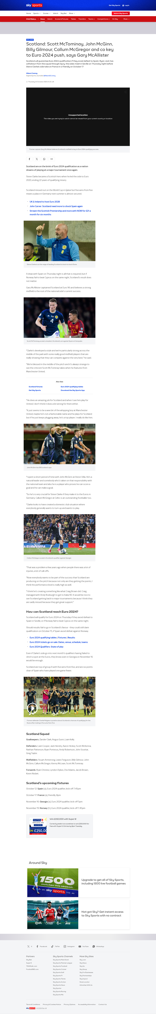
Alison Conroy (31, 73)
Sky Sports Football (60, 966)
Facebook (43, 946)
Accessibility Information (87, 1004)
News (42, 19)
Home (28, 13)
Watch (55, 13)
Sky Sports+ (57, 988)
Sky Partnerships (86, 975)
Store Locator (84, 982)
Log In (127, 5)
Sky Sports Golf (58, 972)
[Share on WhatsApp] (44, 159)
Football (31, 19)
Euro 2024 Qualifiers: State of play (46, 646)
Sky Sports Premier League (62, 963)
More (71, 13)
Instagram (71, 946)
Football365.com (32, 969)
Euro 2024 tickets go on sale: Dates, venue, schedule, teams (59, 642)
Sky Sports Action (59, 982)
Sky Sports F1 (58, 975)
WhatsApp (100, 946)
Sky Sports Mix (58, 994)
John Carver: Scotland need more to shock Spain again (56, 206)
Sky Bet (64, 13)
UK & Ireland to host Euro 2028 (45, 201)
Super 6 (29, 963)
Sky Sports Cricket (59, 969)
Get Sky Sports (114, 5)
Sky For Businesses (86, 972)
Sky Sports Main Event (61, 959)
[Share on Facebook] (29, 159)
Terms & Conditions (33, 1004)
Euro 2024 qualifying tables (43, 637)
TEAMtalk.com (31, 966)
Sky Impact (84, 979)
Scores (45, 13)
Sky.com (83, 959)
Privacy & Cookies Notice (52, 1004)
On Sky (115, 19)
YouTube (85, 946)
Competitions (103, 19)
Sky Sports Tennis (59, 979)
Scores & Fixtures (61, 19)
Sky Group (83, 969)
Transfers (82, 19)
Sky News (83, 963)
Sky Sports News (59, 985)
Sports (36, 13)
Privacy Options (69, 1004)
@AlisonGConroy (50, 75)
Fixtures (62, 637)
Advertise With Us (86, 985)
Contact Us (102, 1004)
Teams (91, 19)
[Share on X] (37, 159)
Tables (73, 19)
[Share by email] (51, 159)
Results (71, 637)
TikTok (57, 946)
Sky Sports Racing (59, 991)
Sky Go (82, 966)
